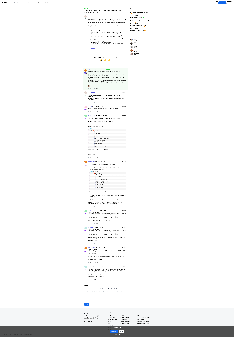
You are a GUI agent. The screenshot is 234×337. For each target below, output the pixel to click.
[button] (222, 2)
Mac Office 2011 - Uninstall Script (137, 30)
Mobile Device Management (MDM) (127, 319)
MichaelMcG (90, 227)
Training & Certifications (112, 317)
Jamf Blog (110, 321)
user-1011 (90, 106)
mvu (135, 39)
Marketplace (110, 323)
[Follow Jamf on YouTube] (89, 321)
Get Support (23, 2)
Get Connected (31, 2)
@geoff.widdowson (91, 93)
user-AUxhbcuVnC (91, 115)
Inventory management (124, 323)
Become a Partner (111, 325)
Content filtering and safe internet (143, 323)
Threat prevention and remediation (143, 321)
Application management (125, 321)
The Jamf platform (123, 315)
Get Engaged (48, 2)
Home (84, 5)
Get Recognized (40, 2)
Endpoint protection (140, 319)
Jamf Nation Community (112, 319)
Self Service (138, 315)
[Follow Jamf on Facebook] (93, 321)
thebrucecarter (137, 53)
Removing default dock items (136, 17)
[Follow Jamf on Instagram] (91, 321)
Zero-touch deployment (124, 317)
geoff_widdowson (91, 69)
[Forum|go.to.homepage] (5, 2)
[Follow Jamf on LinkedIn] (86, 321)
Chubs (135, 42)
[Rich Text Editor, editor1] (105, 296)
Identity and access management (143, 317)
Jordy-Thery (136, 49)
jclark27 (89, 15)
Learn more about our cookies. (139, 328)
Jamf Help (110, 315)
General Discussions (15, 2)
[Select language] (217, 2)
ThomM (135, 46)
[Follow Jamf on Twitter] (84, 321)
